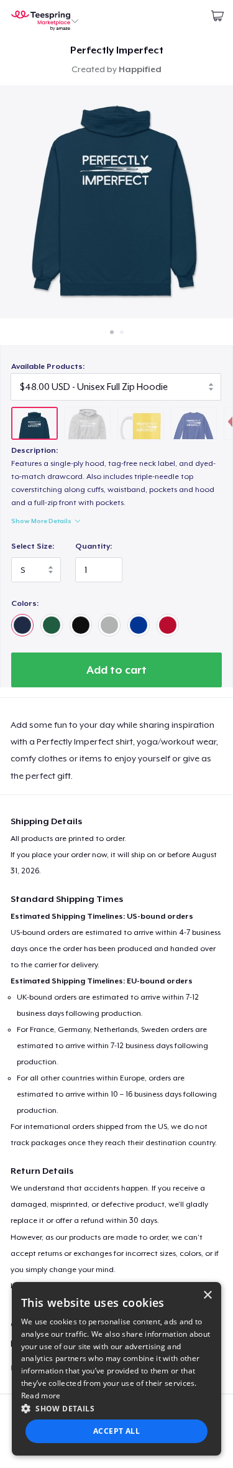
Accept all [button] (116, 1431)
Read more (41, 1395)
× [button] (207, 1295)
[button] (116, 1408)
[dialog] (117, 1369)
